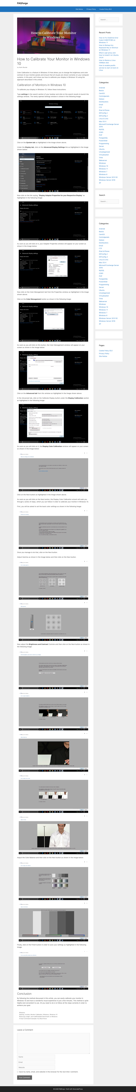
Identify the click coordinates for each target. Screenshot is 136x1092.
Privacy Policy (91, 9)
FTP (100, 107)
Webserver (103, 160)
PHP (100, 135)
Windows (22, 1012)
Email (101, 105)
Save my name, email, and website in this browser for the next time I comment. (48, 1072)
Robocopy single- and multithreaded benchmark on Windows (38, 1016)
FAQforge (22, 3)
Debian (101, 99)
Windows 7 (103, 172)
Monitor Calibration (36, 1014)
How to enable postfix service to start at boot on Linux (108, 68)
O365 (101, 132)
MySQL (101, 129)
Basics (101, 90)
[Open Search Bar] (116, 9)
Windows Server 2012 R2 (108, 177)
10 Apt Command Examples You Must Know (33, 1018)
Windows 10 (53, 1014)
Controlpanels (104, 96)
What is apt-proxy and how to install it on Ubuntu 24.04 (109, 55)
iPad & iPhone (104, 110)
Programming (104, 143)
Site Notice (79, 9)
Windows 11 (103, 169)
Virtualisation (104, 155)
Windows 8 (103, 174)
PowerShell (103, 141)
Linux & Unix (103, 119)
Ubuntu (102, 149)
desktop (21, 1014)
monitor (27, 1014)
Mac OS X (102, 121)
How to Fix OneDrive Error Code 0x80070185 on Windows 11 (108, 40)
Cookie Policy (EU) (105, 9)
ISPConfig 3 (103, 116)
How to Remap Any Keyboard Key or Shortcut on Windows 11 (108, 47)
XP (100, 183)
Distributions (103, 102)
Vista (101, 157)
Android (102, 88)
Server (101, 146)
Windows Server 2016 (107, 180)
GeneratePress (78, 1089)
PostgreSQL (103, 138)
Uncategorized (104, 152)
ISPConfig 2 (103, 113)
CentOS (102, 93)
